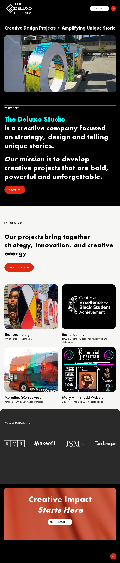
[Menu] (113, 8)
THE (18, 4)
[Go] (113, 556)
